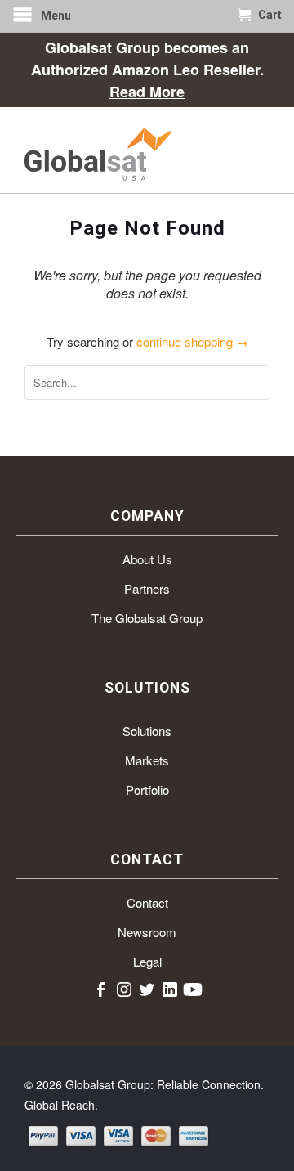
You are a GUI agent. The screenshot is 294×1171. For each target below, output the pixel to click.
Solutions (147, 730)
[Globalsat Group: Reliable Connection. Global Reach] (147, 150)
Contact (147, 902)
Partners (147, 588)
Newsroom (147, 931)
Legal (147, 961)
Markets (147, 760)
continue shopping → (192, 341)
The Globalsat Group (147, 617)
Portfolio (147, 789)
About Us (147, 559)
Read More (147, 91)
